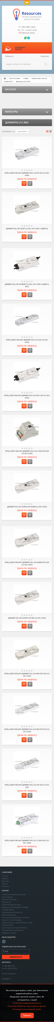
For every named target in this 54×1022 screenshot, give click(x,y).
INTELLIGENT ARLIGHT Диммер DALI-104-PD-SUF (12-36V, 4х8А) (27, 174)
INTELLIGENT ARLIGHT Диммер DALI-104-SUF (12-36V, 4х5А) (27, 341)
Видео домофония (9, 915)
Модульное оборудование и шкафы (15, 907)
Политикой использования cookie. (27, 1009)
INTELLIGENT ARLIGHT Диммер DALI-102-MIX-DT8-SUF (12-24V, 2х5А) (27, 730)
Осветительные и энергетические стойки (17, 923)
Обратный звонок (28, 33)
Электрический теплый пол (12, 912)
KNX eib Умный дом (9, 900)
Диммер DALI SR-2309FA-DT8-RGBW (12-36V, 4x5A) (27, 507)
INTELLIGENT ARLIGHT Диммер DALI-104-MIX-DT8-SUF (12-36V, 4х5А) (27, 675)
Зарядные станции (9, 933)
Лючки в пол (6, 902)
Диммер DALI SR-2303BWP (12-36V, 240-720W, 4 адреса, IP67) (27, 285)
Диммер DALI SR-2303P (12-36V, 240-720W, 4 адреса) (27, 229)
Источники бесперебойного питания (15, 917)
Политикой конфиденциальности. (27, 1003)
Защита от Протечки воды (11, 920)
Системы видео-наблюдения (12, 930)
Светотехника (7, 897)
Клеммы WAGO (7, 925)
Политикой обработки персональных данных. (27, 1006)
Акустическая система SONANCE (14, 928)
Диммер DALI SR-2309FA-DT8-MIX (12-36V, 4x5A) (27, 618)
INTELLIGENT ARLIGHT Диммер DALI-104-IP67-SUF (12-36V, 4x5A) (27, 397)
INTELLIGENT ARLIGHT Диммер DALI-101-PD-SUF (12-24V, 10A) (27, 786)
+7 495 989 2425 (27, 27)
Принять (27, 1015)
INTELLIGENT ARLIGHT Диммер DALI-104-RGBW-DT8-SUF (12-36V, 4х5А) (27, 564)
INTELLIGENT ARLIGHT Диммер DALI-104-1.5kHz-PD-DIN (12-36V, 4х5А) (27, 452)
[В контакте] (4, 943)
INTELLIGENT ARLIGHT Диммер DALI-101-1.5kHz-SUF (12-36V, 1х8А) (27, 842)
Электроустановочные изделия (14, 894)
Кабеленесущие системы (11, 905)
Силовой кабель (8, 910)
